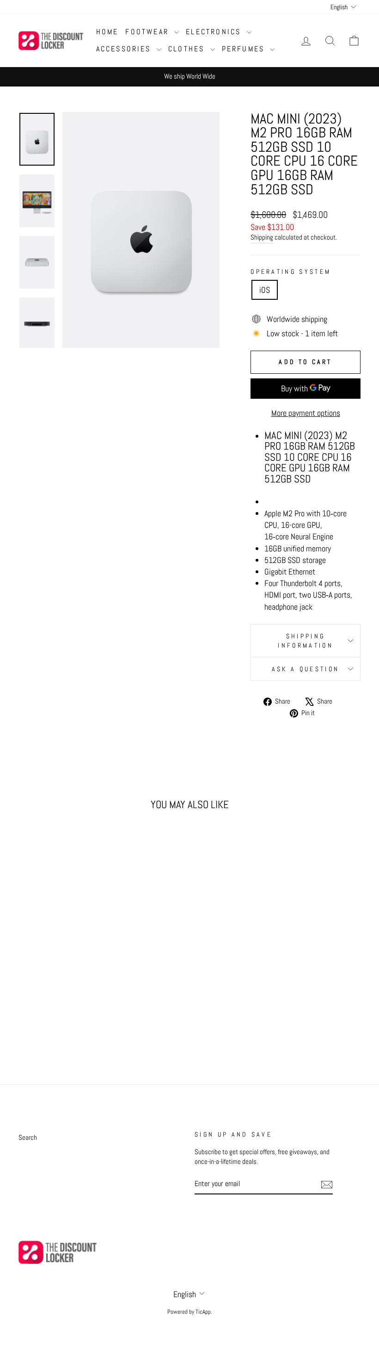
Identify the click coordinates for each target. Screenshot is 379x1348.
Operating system (291, 271)
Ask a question (305, 669)
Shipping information (305, 640)
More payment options (305, 413)
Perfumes (245, 49)
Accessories (125, 49)
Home (107, 32)
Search (27, 1137)
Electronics (215, 32)
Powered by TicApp (189, 1312)
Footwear (148, 32)
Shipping (262, 237)
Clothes (188, 49)
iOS (264, 289)
